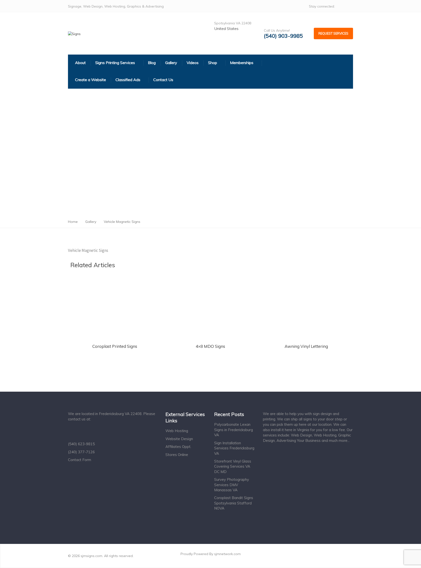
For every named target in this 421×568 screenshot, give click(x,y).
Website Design (179, 438)
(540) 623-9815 (81, 444)
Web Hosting (176, 430)
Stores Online (176, 454)
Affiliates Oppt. (178, 446)
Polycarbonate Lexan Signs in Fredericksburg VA (233, 429)
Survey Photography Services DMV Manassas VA (231, 484)
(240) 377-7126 (81, 452)
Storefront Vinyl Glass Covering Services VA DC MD (232, 466)
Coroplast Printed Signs (114, 346)
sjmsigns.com (91, 556)
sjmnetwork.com (227, 554)
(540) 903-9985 (283, 36)
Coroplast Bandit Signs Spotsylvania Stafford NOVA (233, 503)
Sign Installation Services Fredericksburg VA (234, 448)
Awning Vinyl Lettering (306, 346)
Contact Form (79, 459)
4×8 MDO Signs (210, 346)
